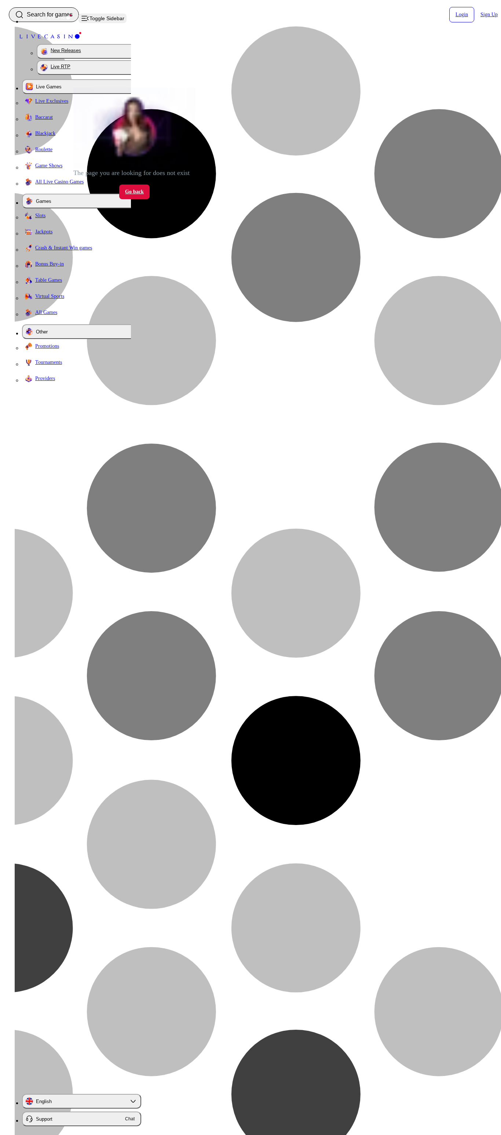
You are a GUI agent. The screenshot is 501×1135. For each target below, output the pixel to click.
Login (462, 14)
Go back (134, 191)
